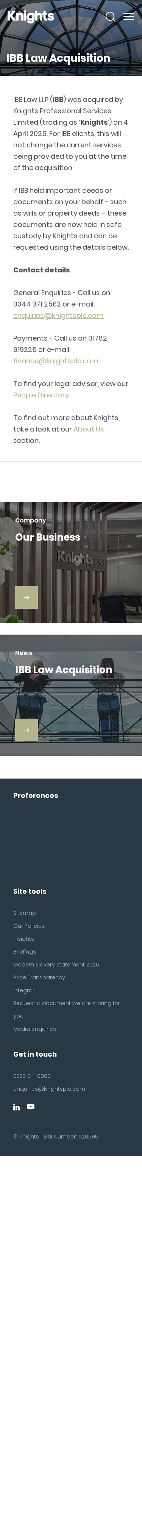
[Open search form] (110, 17)
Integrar (23, 990)
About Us (88, 429)
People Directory (41, 395)
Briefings (24, 951)
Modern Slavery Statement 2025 (56, 964)
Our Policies (29, 926)
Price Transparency (39, 977)
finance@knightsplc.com (55, 361)
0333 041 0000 (32, 1076)
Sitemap (24, 913)
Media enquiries (34, 1029)
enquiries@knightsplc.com (58, 315)
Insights (23, 939)
